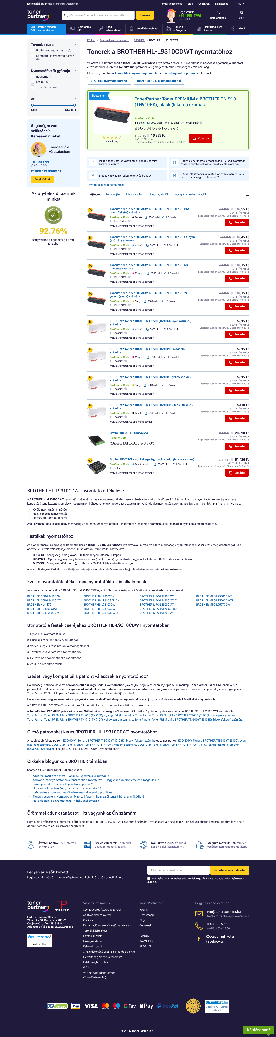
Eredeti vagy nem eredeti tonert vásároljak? (125, 175)
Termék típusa (42, 45)
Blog (190, 3)
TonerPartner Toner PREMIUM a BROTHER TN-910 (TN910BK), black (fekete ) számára (189, 719)
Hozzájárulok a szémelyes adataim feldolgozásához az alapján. (195, 880)
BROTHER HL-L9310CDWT (100, 608)
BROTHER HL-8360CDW (42, 608)
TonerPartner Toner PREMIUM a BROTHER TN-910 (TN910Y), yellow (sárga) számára (80, 719)
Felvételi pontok (92, 946)
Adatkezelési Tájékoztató (229, 878)
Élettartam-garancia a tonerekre (102, 957)
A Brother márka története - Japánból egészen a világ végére (71, 776)
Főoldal (91, 40)
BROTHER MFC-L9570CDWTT (214, 600)
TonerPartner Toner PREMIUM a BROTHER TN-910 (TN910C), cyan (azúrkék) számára (80, 715)
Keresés (145, 15)
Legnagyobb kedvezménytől (190, 194)
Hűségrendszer (92, 941)
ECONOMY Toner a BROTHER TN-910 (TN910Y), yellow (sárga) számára (183, 744)
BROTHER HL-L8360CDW (99, 596)
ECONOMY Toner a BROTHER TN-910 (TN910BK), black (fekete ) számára (109, 740)
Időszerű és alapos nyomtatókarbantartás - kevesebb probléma (72, 792)
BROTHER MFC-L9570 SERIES (158, 608)
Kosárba (203, 138)
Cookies (88, 920)
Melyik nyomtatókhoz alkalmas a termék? (156, 128)
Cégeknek (204, 3)
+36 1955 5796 (190, 15)
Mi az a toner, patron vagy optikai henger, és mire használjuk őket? (128, 162)
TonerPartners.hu (152, 903)
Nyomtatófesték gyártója (50, 71)
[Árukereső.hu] (39, 938)
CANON (144, 936)
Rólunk (143, 909)
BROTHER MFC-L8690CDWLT (158, 600)
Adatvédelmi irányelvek (97, 915)
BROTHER (139, 40)
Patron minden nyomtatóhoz (114, 40)
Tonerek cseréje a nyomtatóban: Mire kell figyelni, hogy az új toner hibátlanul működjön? (88, 796)
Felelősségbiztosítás (95, 962)
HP (141, 930)
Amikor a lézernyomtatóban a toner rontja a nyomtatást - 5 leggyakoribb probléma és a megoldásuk (96, 780)
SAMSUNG (146, 941)
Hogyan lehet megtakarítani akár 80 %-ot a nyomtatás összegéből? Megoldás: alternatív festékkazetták (213, 162)
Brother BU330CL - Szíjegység (129, 433)
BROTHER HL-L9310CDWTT (101, 613)
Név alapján (113, 194)
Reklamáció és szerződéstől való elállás (107, 925)
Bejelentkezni (218, 17)
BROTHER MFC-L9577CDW (213, 604)
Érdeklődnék (42, 179)
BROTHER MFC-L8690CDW (157, 596)
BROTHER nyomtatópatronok (109, 80)
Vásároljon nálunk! (97, 903)
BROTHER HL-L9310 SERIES (101, 600)
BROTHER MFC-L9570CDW (157, 613)
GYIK (86, 967)
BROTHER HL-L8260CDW (43, 613)
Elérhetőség (221, 3)
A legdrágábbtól (158, 194)
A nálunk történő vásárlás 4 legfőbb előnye (109, 951)
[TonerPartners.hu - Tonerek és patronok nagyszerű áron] (38, 15)
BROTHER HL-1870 (39, 604)
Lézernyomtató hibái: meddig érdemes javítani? (63, 784)
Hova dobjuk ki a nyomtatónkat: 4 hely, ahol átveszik (66, 800)
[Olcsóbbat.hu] (217, 1002)
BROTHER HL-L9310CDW (99, 604)
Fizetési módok (92, 936)
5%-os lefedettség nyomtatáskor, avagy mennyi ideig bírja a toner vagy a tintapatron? (212, 175)
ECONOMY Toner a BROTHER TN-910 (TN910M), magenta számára (94, 744)
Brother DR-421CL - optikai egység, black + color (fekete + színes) (152, 459)
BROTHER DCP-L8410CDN (43, 596)
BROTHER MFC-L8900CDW (157, 604)
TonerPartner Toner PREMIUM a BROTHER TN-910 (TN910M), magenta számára (185, 715)
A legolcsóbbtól (134, 194)
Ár (33, 99)
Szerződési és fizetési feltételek (102, 909)
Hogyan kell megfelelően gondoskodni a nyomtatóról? (67, 788)
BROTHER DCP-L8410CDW (44, 600)
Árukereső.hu (39, 944)
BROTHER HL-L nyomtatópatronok (159, 80)
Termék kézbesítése (171, 3)
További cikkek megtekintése (105, 185)
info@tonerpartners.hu (46, 170)
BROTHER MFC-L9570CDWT (214, 596)
